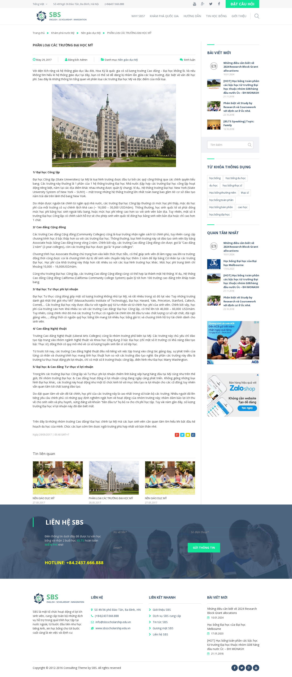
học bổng (214, 178)
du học (213, 185)
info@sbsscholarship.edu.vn (113, 622)
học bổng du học (236, 178)
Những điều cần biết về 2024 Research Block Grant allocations (240, 66)
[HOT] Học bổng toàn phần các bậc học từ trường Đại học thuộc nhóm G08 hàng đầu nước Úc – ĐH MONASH (241, 86)
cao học (242, 207)
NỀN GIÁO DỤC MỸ (43, 498)
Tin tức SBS (160, 622)
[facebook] (234, 668)
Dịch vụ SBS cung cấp (166, 616)
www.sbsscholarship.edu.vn (113, 628)
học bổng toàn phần (221, 200)
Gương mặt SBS (162, 628)
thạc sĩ (245, 192)
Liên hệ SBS (160, 634)
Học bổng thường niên (222, 192)
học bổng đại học (219, 214)
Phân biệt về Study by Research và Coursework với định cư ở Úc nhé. (239, 107)
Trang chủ (39, 33)
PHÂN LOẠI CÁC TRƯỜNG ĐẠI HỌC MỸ (129, 33)
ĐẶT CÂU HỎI (242, 4)
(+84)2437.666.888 (106, 616)
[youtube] (256, 668)
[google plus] (249, 668)
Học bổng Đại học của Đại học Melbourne (240, 263)
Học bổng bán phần (221, 207)
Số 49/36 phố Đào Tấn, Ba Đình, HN (117, 610)
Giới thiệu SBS (161, 610)
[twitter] (242, 668)
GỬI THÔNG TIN (204, 547)
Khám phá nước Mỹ (62, 33)
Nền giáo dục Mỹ (91, 33)
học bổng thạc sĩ (232, 185)
